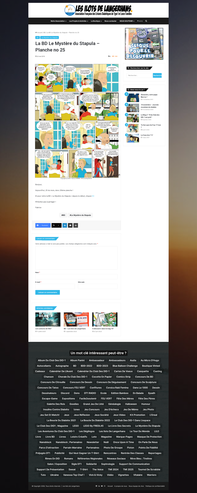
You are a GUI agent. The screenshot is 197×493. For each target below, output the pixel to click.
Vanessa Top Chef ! (73, 475)
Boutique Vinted (151, 365)
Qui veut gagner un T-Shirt (84, 453)
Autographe (62, 365)
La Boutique (95, 21)
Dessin (156, 387)
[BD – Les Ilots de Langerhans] (76, 319)
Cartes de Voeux (123, 371)
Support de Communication (134, 464)
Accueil (39, 32)
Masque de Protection (149, 436)
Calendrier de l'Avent (61, 371)
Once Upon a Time (123, 442)
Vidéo (110, 475)
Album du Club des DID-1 (52, 360)
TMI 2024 (113, 469)
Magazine (106, 436)
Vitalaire (137, 475)
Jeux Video (119, 415)
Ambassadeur (96, 360)
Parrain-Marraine (72, 447)
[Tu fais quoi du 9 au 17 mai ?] (133, 128)
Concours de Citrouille (53, 382)
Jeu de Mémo (130, 409)
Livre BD (50, 436)
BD (44, 32)
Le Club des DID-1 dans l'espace (132, 420)
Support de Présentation (50, 469)
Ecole (104, 393)
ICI (93, 196)
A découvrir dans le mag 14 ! (103, 329)
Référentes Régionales (90, 458)
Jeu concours (92, 409)
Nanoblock (45, 442)
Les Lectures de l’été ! (43, 329)
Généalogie (114, 404)
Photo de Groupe (113, 447)
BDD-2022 (86, 365)
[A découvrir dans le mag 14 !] (104, 319)
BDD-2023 (102, 365)
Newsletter (93, 442)
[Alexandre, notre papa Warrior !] (133, 98)
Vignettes (123, 475)
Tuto (43, 475)
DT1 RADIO (90, 393)
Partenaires (92, 447)
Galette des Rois (56, 404)
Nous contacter (111, 21)
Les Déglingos (87, 431)
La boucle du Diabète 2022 (95, 420)
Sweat (72, 469)
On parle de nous (148, 442)
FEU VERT (106, 398)
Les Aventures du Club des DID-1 (56, 431)
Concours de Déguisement (111, 382)
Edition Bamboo (119, 393)
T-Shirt (84, 469)
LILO (156, 431)
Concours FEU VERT (74, 387)
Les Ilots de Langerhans (112, 431)
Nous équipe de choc (136, 486)
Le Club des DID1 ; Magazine (52, 425)
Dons (77, 393)
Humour (145, 404)
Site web (81, 282)
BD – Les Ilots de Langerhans (75, 329)
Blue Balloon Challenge (125, 365)
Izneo (77, 409)
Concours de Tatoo (47, 387)
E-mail (38, 282)
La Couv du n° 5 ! (147, 135)
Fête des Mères (125, 398)
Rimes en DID (52, 458)
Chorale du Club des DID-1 (72, 376)
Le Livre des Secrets (119, 425)
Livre (38, 436)
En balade (138, 393)
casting (157, 371)
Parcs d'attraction (49, 447)
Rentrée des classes (132, 453)
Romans (68, 458)
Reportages (154, 453)
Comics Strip (123, 376)
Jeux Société (101, 415)
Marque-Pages (124, 436)
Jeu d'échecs (111, 409)
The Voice (97, 469)
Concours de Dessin (81, 382)
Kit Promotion (137, 415)
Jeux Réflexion (82, 415)
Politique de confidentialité (155, 486)
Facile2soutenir (87, 398)
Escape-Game (50, 398)
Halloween (131, 404)
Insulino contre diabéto (56, 409)
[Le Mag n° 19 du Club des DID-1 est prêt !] (133, 118)
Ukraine (54, 475)
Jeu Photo (148, 409)
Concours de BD (144, 376)
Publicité (59, 453)
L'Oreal (153, 415)
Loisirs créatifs (78, 436)
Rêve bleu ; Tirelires (141, 458)
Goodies (74, 404)
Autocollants (44, 365)
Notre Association (58, 21)
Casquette (143, 371)
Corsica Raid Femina (117, 387)
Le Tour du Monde (140, 431)
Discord (65, 393)
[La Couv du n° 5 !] (133, 138)
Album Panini (77, 360)
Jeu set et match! (49, 415)
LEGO (76, 425)
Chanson (49, 376)
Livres (62, 436)
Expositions (68, 398)
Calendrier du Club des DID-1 (93, 371)
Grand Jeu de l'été (93, 404)
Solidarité (91, 464)
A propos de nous (120, 486)
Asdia (133, 360)
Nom (37, 272)
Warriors (151, 475)
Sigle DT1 (76, 464)
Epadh (151, 393)
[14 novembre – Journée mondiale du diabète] (133, 108)
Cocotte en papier (102, 376)
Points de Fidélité (148, 447)
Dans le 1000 (140, 387)
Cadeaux (40, 371)
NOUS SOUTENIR (126, 21)
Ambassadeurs (117, 360)
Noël (106, 442)
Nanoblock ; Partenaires (69, 442)
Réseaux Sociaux (116, 458)
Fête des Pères (146, 398)
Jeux (66, 415)
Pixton (130, 447)
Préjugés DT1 (43, 453)
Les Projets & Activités (77, 21)
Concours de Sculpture (143, 382)
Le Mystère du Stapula (49, 37)
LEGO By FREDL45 (93, 425)
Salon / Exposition (57, 464)
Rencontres (110, 453)
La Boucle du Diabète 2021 (61, 420)
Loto (94, 436)
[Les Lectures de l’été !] (47, 319)
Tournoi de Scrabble (149, 469)
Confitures (96, 387)
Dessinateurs (49, 393)
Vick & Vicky (95, 475)
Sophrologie (108, 464)
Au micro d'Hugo (150, 360)
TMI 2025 (128, 469)
